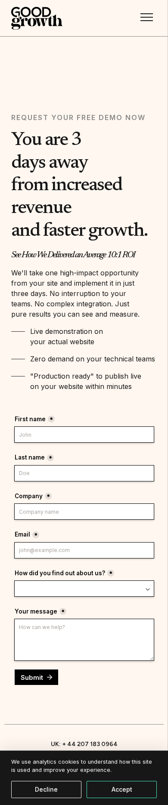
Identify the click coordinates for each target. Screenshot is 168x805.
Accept (122, 789)
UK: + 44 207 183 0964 (84, 744)
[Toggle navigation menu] (146, 17)
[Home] (37, 18)
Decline (46, 789)
